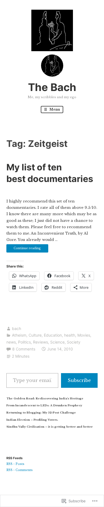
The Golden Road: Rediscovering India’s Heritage (44, 398)
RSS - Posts (15, 464)
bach (16, 328)
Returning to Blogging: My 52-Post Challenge (41, 412)
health (69, 335)
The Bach (52, 87)
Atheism (19, 335)
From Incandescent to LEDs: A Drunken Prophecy (44, 405)
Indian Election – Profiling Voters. (32, 420)
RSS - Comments (19, 470)
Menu (54, 109)
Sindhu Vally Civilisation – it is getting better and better (49, 426)
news (11, 342)
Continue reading (23, 249)
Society (73, 342)
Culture (35, 335)
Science (57, 342)
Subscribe (79, 380)
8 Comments (23, 349)
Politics (24, 342)
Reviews (40, 342)
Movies (83, 335)
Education (53, 335)
